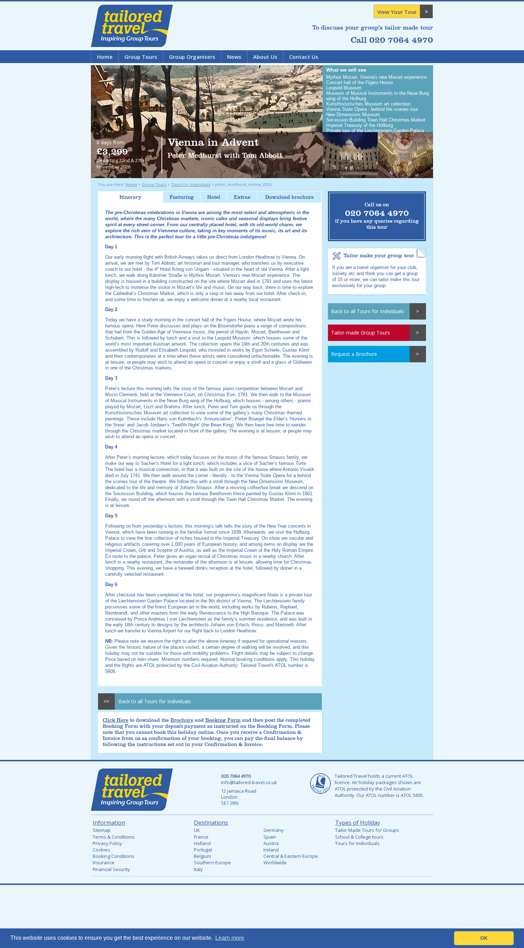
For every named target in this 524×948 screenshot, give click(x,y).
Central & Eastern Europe (290, 856)
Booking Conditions (113, 856)
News (234, 56)
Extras (242, 197)
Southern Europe (212, 862)
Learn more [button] (229, 938)
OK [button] (484, 938)
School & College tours (359, 837)
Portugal (203, 849)
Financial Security (111, 869)
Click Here (115, 720)
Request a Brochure (354, 354)
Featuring (182, 197)
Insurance (103, 862)
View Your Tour (397, 11)
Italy (198, 869)
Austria (271, 843)
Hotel (213, 197)
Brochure (181, 720)
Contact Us (303, 56)
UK (197, 830)
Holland (202, 843)
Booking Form (223, 720)
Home (105, 56)
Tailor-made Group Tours (360, 332)
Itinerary (130, 197)
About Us (265, 56)
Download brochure (289, 197)
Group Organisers (192, 56)
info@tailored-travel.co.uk (249, 782)
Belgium (202, 856)
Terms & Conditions (114, 837)
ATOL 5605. (412, 795)
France (201, 837)
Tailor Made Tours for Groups (367, 830)
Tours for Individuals (190, 184)
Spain (269, 837)
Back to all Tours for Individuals (367, 311)
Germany (273, 830)
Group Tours (140, 56)
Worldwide (275, 862)
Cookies (101, 849)
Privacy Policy (107, 843)
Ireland (271, 849)
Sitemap (102, 830)
